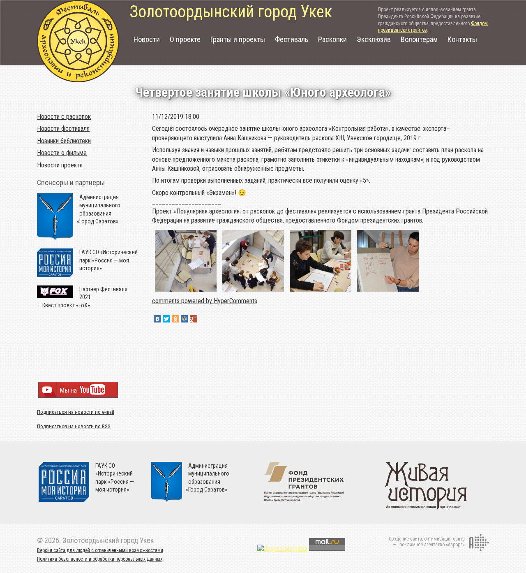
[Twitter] (166, 318)
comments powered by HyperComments (204, 301)
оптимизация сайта (444, 539)
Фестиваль (291, 39)
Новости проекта (60, 165)
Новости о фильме (62, 153)
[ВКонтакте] (157, 318)
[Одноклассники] (175, 318)
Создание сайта (405, 539)
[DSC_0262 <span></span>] (388, 291)
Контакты (462, 39)
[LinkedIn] (202, 318)
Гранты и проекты (237, 39)
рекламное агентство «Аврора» (432, 544)
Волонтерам (419, 39)
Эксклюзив (374, 39)
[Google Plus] (193, 318)
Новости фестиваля (63, 128)
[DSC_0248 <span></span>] (320, 291)
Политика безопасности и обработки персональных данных (99, 559)
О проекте (185, 39)
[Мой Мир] (184, 318)
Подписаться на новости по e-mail (75, 412)
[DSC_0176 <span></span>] (185, 291)
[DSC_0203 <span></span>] (253, 291)
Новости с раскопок (64, 117)
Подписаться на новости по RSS (74, 426)
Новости (147, 39)
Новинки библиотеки (64, 141)
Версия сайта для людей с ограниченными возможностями (100, 550)
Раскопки (332, 39)
